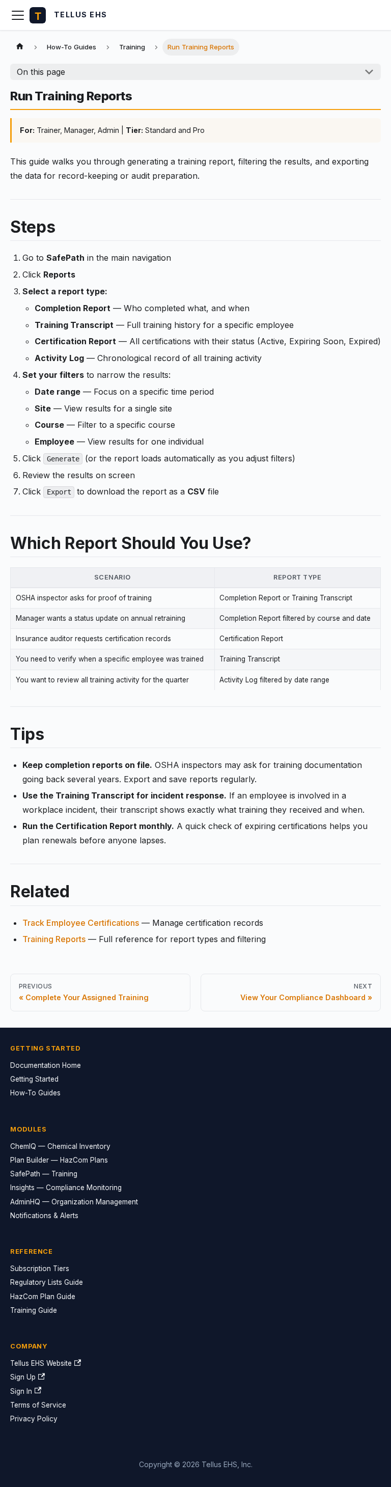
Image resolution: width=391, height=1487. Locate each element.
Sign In (21, 1391)
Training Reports (54, 939)
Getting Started (34, 1079)
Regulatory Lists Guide (46, 1282)
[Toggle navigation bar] (17, 15)
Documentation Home (45, 1065)
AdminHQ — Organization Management (74, 1202)
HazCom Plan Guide (42, 1296)
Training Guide (33, 1310)
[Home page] (20, 47)
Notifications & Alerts (44, 1215)
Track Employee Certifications (80, 923)
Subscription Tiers (39, 1268)
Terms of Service (38, 1405)
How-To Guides (35, 1093)
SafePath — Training (43, 1174)
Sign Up (23, 1377)
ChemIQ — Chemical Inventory (60, 1146)
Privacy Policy (34, 1419)
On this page (41, 72)
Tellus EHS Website (41, 1363)
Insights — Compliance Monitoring (66, 1187)
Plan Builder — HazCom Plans (59, 1160)
